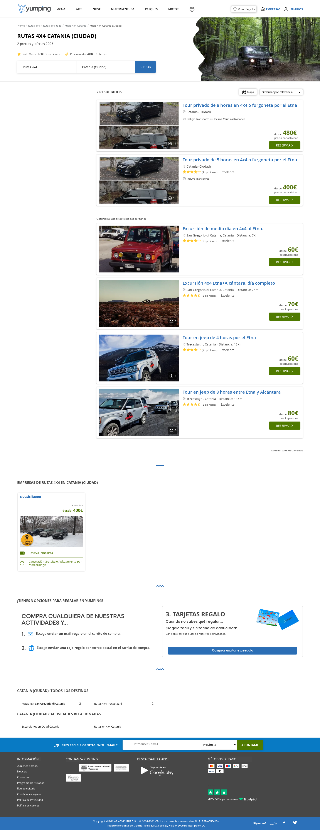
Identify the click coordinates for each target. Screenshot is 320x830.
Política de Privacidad (30, 800)
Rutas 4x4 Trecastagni (108, 703)
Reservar (283, 145)
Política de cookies (28, 805)
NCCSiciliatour (30, 497)
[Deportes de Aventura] (34, 8)
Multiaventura (122, 9)
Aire (79, 9)
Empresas (273, 9)
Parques (151, 9)
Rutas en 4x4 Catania (107, 726)
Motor (173, 9)
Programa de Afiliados (30, 783)
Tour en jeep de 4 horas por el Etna (219, 337)
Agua (61, 9)
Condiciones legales (29, 794)
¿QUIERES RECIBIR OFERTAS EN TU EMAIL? (86, 745)
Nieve (97, 9)
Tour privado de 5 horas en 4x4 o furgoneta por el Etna (240, 160)
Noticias (22, 771)
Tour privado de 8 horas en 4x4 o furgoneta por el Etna (240, 105)
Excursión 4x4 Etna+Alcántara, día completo (229, 283)
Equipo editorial (26, 788)
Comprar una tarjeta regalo (232, 650)
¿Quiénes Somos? (27, 766)
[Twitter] (295, 824)
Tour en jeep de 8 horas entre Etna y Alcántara (232, 392)
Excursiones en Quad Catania (40, 726)
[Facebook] (283, 824)
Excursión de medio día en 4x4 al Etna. (223, 228)
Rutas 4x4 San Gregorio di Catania (43, 703)
